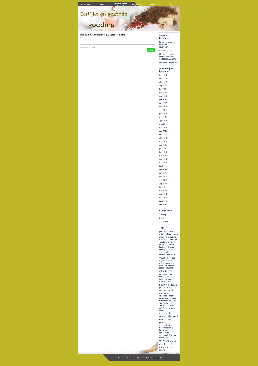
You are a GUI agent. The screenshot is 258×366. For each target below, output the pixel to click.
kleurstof (169, 268)
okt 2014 (163, 138)
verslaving (163, 301)
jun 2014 (163, 152)
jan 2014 (163, 166)
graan (162, 237)
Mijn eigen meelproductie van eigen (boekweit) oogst (102, 35)
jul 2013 (162, 187)
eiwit (172, 260)
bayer (161, 298)
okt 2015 (163, 106)
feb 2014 (163, 162)
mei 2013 (163, 190)
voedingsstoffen (166, 328)
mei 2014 (163, 155)
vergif (161, 277)
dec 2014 (163, 131)
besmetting (163, 330)
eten (161, 319)
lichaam (171, 265)
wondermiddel (165, 252)
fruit (169, 281)
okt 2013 (163, 176)
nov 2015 (163, 103)
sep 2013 (163, 180)
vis (166, 265)
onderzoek (163, 296)
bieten (161, 338)
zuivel (172, 249)
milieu (161, 263)
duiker (162, 279)
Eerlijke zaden (137, 5)
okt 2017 (163, 82)
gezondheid (165, 325)
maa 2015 (163, 124)
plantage (170, 247)
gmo (170, 274)
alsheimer (173, 301)
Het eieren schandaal (168, 62)
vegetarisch (164, 242)
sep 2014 (163, 141)
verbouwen (164, 332)
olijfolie (163, 271)
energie (162, 311)
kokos (175, 234)
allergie (162, 350)
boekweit (169, 305)
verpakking (164, 303)
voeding (173, 308)
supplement (168, 231)
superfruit (173, 239)
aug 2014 (163, 145)
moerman (170, 263)
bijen (161, 265)
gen (160, 231)
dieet (173, 347)
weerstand (163, 335)
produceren (172, 285)
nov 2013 (163, 173)
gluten (168, 234)
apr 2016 (163, 96)
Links (171, 5)
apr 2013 (163, 194)
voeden (162, 254)
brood (168, 338)
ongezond (163, 290)
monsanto (164, 347)
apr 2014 (163, 159)
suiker (162, 284)
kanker (172, 290)
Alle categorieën (166, 221)
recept (161, 268)
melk (171, 295)
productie (163, 274)
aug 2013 (163, 183)
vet (170, 271)
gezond (168, 277)
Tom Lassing (84, 47)
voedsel (164, 340)
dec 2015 (163, 99)
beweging (163, 249)
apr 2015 (163, 120)
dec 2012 (163, 204)
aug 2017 (163, 85)
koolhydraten (170, 298)
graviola (162, 287)
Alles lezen (150, 50)
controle (163, 316)
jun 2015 (163, 113)
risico (169, 287)
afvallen (163, 344)
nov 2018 (163, 78)
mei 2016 (163, 92)
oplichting (163, 308)
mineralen (163, 239)
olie (171, 303)
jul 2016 (162, 89)
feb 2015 (163, 127)
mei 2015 (163, 117)
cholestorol (173, 316)
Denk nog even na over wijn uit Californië (167, 44)
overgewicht (165, 313)
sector (168, 320)
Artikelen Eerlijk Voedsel (120, 5)
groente (162, 322)
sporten (162, 281)
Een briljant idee (166, 50)
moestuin (164, 293)
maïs (170, 344)
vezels (161, 244)
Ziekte (162, 218)
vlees (162, 257)
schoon (169, 279)
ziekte (161, 305)
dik (171, 242)
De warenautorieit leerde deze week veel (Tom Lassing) (167, 56)
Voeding (82, 38)
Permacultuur (154, 5)
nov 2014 (163, 134)
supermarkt (164, 260)
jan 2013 (163, 201)
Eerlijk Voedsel (87, 5)
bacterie (162, 247)
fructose (173, 335)
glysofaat (171, 258)
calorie (162, 234)
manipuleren (171, 237)
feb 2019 (163, 75)
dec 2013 (163, 169)
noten (173, 341)
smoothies (170, 244)
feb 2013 (163, 197)
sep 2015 (163, 110)
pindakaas (171, 254)
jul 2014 (162, 148)
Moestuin (103, 5)
